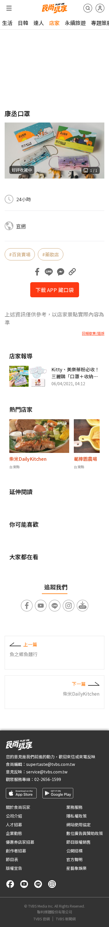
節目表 (12, 859)
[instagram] (52, 884)
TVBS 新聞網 (66, 919)
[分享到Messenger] (60, 271)
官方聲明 (74, 859)
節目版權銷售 (78, 842)
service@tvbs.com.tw (46, 772)
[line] (38, 884)
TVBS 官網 (41, 919)
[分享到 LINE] (48, 271)
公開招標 (74, 851)
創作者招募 (16, 851)
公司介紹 (14, 816)
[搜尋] (87, 8)
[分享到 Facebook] (37, 271)
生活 (7, 22)
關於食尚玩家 (18, 807)
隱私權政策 (76, 816)
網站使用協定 (78, 824)
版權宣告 (14, 868)
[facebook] (10, 884)
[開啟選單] (9, 8)
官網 (21, 225)
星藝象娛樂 (76, 868)
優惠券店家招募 (20, 842)
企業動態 (14, 833)
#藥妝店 (50, 254)
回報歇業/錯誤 (93, 333)
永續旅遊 (75, 22)
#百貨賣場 (20, 254)
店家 (54, 22)
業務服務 (74, 807)
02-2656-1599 (47, 779)
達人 (38, 22)
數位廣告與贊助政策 (84, 833)
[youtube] (24, 884)
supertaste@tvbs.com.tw (50, 764)
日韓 (23, 22)
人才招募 (14, 824)
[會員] (100, 8)
